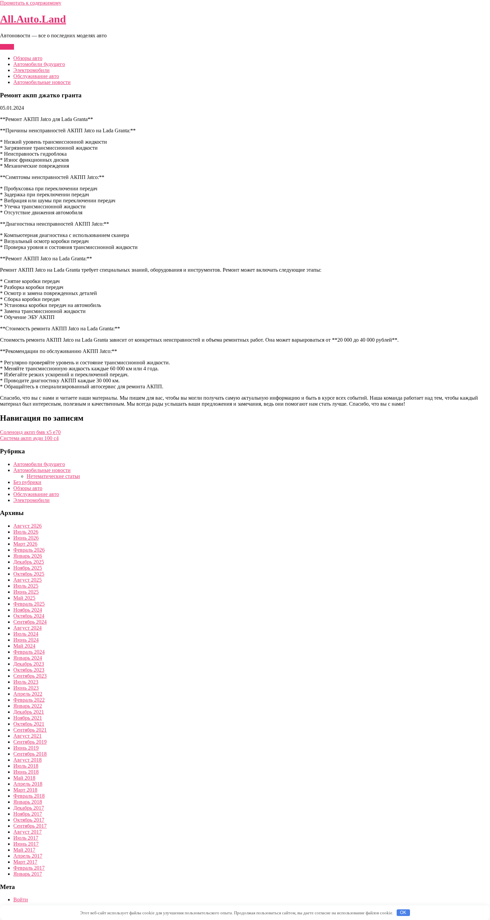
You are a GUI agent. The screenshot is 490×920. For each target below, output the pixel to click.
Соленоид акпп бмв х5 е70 (30, 432)
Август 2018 (27, 760)
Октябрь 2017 (28, 820)
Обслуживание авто (36, 76)
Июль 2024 (25, 634)
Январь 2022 (27, 706)
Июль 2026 (25, 532)
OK (403, 912)
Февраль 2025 (29, 604)
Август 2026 (27, 526)
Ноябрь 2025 (27, 568)
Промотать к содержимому (30, 3)
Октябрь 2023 (28, 670)
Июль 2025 (25, 586)
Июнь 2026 (26, 538)
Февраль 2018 (29, 796)
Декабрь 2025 (28, 562)
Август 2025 (27, 580)
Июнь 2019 (26, 748)
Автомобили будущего (39, 64)
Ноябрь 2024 (27, 610)
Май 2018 (24, 778)
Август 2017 (27, 832)
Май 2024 (24, 646)
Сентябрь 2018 (30, 754)
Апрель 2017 (27, 856)
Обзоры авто (27, 58)
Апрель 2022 (27, 694)
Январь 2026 (27, 556)
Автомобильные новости (42, 82)
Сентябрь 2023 (30, 676)
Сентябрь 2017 (30, 826)
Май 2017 (24, 850)
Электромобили (31, 70)
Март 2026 (25, 544)
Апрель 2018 (27, 784)
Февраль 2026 (29, 550)
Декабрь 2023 (28, 664)
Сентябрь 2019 (30, 742)
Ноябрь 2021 (27, 718)
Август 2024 (27, 628)
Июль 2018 (25, 766)
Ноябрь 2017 (27, 814)
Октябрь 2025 (28, 574)
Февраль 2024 (29, 652)
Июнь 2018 (26, 772)
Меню (7, 47)
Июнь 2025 (26, 592)
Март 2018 (25, 790)
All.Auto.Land (33, 19)
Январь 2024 (27, 658)
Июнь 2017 (26, 844)
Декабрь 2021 (28, 712)
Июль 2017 (25, 838)
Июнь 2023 (26, 688)
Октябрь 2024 (28, 616)
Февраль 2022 (29, 700)
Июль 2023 (25, 682)
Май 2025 (24, 598)
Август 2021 (27, 736)
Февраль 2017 (29, 868)
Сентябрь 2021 (30, 730)
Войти (20, 899)
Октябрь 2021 (28, 724)
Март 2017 (25, 862)
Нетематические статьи (53, 476)
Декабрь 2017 (28, 808)
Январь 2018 (27, 802)
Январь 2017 (27, 874)
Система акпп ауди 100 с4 (29, 438)
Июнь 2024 (26, 640)
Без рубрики (27, 482)
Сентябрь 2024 (30, 622)
